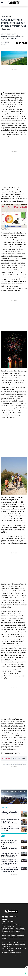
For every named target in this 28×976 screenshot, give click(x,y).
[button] (14, 796)
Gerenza (5, 918)
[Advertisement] (14, 9)
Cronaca (8, 16)
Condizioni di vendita (9, 916)
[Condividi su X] (23, 43)
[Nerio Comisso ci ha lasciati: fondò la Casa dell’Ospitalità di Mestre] (24, 822)
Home (3, 16)
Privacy (4, 920)
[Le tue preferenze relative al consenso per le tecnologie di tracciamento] (25, 973)
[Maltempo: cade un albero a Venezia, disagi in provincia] (24, 814)
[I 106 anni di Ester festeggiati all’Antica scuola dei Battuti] (24, 829)
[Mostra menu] (2, 2)
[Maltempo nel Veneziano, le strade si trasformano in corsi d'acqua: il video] (24, 854)
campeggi (21, 758)
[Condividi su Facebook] (17, 43)
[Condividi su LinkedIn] (20, 43)
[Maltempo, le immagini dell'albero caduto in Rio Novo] (24, 847)
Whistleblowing (8, 922)
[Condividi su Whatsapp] (25, 43)
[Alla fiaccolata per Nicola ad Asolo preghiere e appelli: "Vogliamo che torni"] (24, 868)
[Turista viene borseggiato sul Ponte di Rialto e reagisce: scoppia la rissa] (24, 841)
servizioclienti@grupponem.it (11, 952)
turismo (14, 758)
